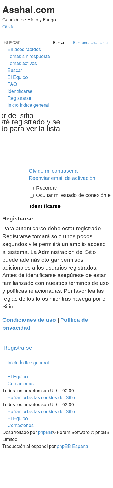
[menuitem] (26, 56)
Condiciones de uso (29, 320)
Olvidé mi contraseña (53, 171)
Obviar (9, 26)
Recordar (45, 188)
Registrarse (17, 348)
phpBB (45, 432)
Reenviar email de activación (62, 178)
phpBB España (72, 446)
